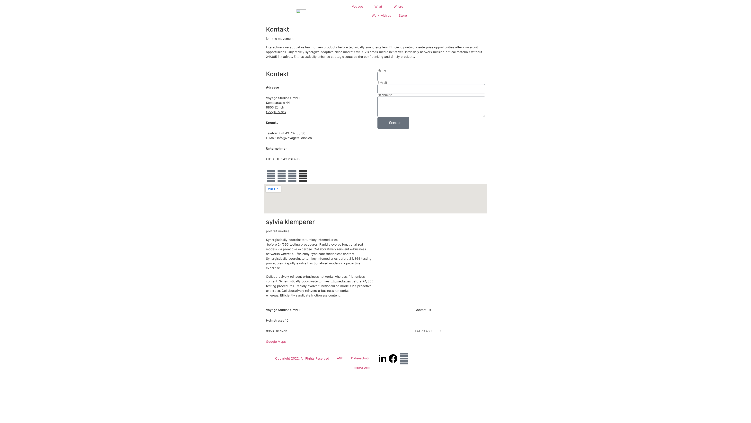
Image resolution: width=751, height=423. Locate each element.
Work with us (381, 15)
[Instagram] (282, 176)
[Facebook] (271, 176)
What (378, 6)
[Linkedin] (292, 176)
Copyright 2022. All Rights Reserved (302, 358)
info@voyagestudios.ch (432, 320)
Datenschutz (360, 358)
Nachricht (384, 95)
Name (381, 70)
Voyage (357, 6)
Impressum (362, 367)
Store (403, 15)
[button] (418, 11)
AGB (340, 358)
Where (398, 6)
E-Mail (382, 82)
